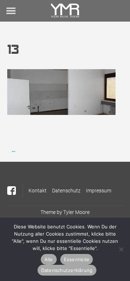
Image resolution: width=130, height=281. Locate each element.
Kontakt (38, 190)
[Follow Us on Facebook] (11, 190)
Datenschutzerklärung (67, 270)
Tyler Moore (76, 212)
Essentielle (77, 259)
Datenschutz (66, 190)
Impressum (98, 190)
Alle (48, 259)
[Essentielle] (121, 249)
